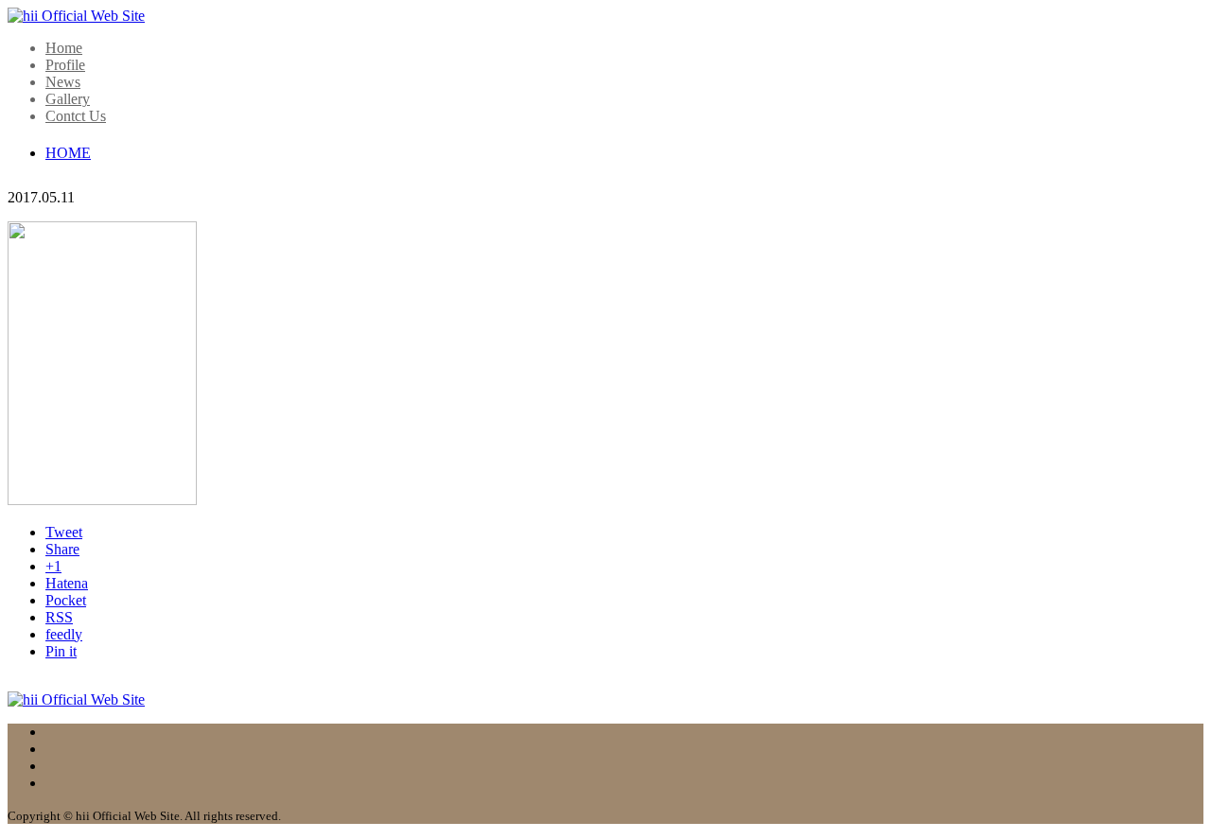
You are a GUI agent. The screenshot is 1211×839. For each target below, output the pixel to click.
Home (63, 48)
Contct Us (75, 116)
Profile (65, 65)
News (62, 82)
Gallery (67, 99)
